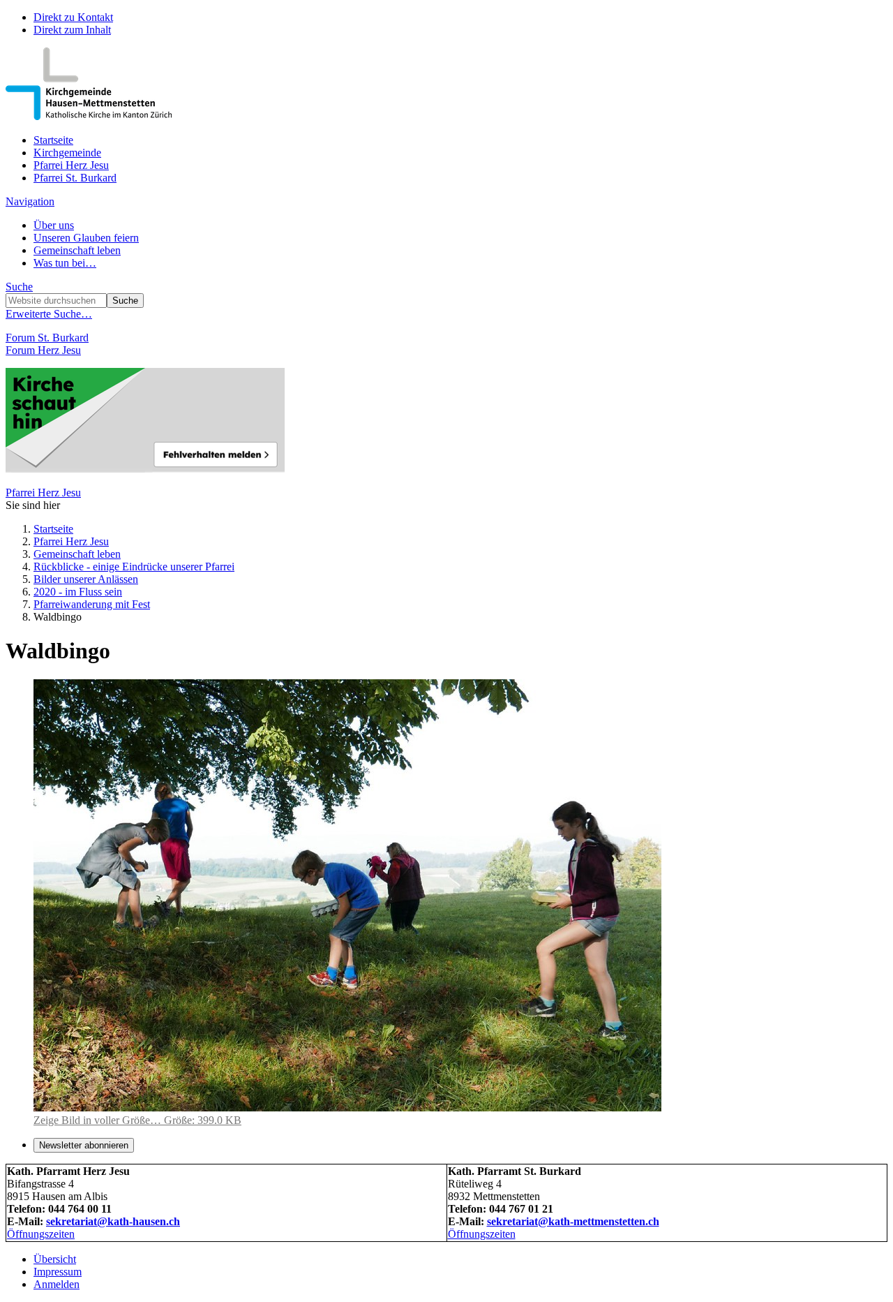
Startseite (53, 140)
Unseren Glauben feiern (86, 238)
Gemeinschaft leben (77, 250)
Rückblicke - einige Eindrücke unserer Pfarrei (133, 566)
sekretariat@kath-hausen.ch (113, 1221)
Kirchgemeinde (67, 152)
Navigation (30, 201)
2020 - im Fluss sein (77, 592)
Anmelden (56, 1284)
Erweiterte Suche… (49, 314)
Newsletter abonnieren (83, 1145)
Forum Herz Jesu (43, 350)
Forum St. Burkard (47, 337)
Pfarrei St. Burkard (75, 178)
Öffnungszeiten (41, 1234)
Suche (19, 287)
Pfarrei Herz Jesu (71, 165)
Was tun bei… (64, 263)
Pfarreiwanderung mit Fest (91, 604)
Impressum (57, 1272)
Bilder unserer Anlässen (85, 579)
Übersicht (54, 1259)
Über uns (53, 225)
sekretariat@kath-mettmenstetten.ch (573, 1221)
